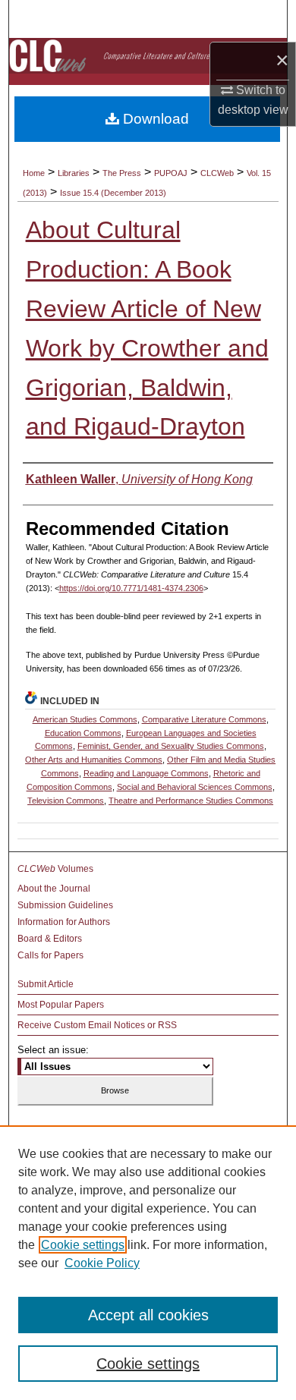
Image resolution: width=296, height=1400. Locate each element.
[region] (148, 1262)
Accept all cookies (148, 1315)
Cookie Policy (102, 1263)
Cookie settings (82, 1244)
